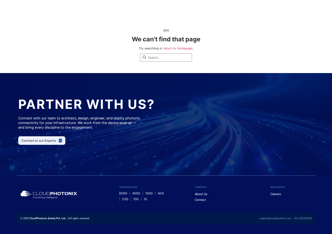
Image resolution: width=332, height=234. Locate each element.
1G (145, 199)
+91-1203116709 (302, 218)
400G (136, 193)
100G (149, 193)
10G (136, 199)
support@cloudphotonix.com (275, 218)
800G (123, 193)
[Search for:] (166, 57)
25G (125, 199)
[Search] (144, 58)
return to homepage (178, 48)
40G (161, 193)
